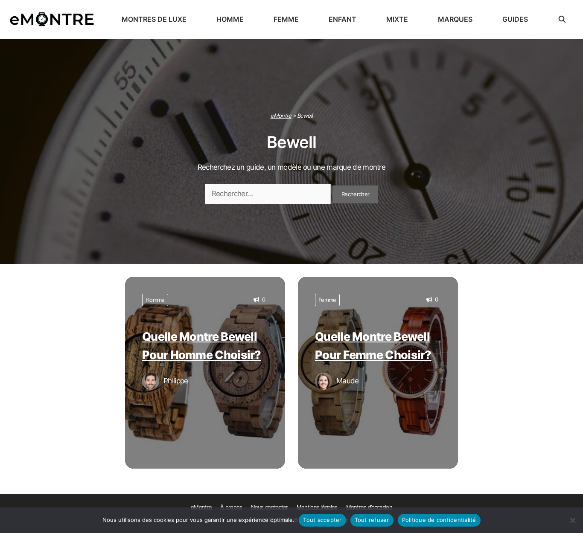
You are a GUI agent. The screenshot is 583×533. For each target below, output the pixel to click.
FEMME (286, 19)
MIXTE (397, 19)
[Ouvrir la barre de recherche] (562, 19)
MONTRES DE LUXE (154, 19)
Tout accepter (322, 519)
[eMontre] (54, 19)
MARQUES (455, 19)
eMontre (281, 115)
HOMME (230, 19)
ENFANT (342, 19)
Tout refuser (372, 519)
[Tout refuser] (572, 520)
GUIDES (515, 19)
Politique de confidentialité (439, 519)
